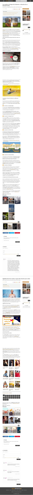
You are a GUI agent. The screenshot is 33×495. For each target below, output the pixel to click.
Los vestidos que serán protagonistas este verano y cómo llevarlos (28, 19)
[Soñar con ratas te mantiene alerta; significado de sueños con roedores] (17, 415)
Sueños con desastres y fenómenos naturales (17, 389)
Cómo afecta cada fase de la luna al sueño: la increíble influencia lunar (11, 210)
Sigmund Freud (13, 66)
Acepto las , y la (10, 457)
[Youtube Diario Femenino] (29, 33)
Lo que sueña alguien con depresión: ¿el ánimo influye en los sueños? (17, 202)
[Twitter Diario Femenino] (27, 33)
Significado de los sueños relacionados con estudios (5, 389)
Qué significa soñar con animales (5, 368)
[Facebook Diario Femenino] (23, 33)
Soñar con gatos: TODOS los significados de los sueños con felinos (11, 414)
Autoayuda (4, 434)
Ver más (18, 484)
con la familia (5, 306)
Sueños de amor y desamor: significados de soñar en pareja (11, 368)
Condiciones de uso (12, 457)
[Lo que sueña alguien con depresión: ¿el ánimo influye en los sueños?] (17, 203)
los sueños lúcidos (13, 169)
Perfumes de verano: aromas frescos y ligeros (28, 13)
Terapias (10, 434)
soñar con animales (8, 327)
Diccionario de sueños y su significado (7, 392)
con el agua (11, 327)
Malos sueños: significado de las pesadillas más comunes (11, 379)
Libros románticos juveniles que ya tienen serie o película (24, 19)
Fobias (8, 434)
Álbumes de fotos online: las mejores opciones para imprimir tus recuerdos (24, 13)
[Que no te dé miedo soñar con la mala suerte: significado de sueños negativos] (17, 423)
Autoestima (6, 434)
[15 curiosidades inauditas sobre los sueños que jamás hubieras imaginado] (11, 203)
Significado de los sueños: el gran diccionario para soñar (5, 203)
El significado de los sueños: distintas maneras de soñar (9, 426)
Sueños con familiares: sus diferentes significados (17, 378)
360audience (18, 493)
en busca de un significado (15, 48)
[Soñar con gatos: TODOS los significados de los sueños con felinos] (11, 415)
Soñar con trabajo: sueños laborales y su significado (5, 378)
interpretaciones (16, 336)
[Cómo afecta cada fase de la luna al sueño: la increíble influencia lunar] (11, 211)
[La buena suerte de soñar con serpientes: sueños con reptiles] (5, 219)
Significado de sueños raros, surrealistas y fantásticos (17, 368)
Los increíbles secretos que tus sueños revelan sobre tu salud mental (11, 140)
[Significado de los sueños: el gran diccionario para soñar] (5, 203)
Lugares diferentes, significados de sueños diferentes (11, 390)
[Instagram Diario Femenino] (26, 33)
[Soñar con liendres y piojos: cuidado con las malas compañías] (11, 423)
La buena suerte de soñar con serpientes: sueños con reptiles (5, 219)
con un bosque (15, 327)
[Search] (26, 0)
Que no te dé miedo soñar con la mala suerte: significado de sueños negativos (17, 422)
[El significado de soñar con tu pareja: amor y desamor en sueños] (5, 415)
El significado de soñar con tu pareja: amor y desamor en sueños (5, 414)
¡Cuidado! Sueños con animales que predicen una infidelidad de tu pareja (11, 222)
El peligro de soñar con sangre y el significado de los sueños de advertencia (5, 422)
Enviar (18, 255)
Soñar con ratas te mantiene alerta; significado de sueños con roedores (17, 414)
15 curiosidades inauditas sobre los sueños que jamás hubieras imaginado (11, 202)
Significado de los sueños (11, 200)
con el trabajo (9, 306)
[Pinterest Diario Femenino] (24, 33)
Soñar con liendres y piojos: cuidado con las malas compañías (11, 422)
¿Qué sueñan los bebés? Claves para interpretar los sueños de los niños (11, 84)
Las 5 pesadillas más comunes (11, 218)
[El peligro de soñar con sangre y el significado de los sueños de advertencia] (5, 423)
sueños (10, 355)
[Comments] (19, 9)
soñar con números (9, 188)
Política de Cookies (16, 457)
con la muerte (14, 306)
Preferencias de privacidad (7, 457)
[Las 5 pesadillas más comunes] (11, 219)
